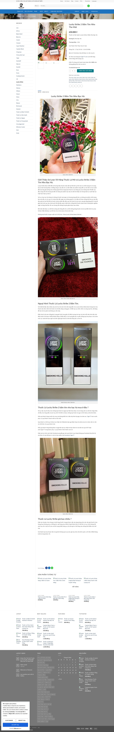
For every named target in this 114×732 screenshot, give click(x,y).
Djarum (18, 64)
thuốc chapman (41, 699)
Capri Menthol (20, 46)
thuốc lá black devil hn (42, 711)
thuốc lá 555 (40, 701)
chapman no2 (51, 679)
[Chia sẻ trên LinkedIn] (81, 86)
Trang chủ (20, 16)
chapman (40, 672)
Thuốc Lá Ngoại (20, 118)
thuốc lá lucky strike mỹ (76, 82)
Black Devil (19, 34)
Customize (9, 720)
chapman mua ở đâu (42, 679)
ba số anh (48, 657)
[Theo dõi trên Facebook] (46, 568)
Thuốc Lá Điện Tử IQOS (22, 112)
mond (44, 689)
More (17, 97)
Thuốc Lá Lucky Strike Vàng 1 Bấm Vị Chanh (44, 597)
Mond (18, 94)
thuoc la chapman (51, 694)
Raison (18, 103)
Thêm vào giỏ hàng (85, 70)
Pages (35, 11)
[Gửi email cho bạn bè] (76, 86)
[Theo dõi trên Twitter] (49, 568)
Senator (18, 109)
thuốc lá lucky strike (83, 79)
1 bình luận (23, 666)
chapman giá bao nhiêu (42, 677)
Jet (17, 79)
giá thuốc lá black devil (49, 687)
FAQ (81, 1)
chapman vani (41, 684)
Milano (18, 91)
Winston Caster (20, 127)
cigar (46, 684)
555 (17, 28)
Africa (18, 31)
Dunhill (18, 67)
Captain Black (20, 49)
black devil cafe (41, 662)
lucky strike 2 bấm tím (74, 79)
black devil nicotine (42, 667)
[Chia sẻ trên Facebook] (70, 86)
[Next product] (93, 16)
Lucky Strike (31, 16)
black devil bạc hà (47, 660)
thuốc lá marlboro (48, 716)
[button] (87, 1)
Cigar (17, 58)
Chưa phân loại (20, 55)
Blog (72, 1)
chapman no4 (48, 682)
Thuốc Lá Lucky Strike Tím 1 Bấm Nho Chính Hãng (60, 597)
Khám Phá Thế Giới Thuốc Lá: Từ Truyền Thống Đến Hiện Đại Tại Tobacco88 (27, 660)
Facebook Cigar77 (69, 435)
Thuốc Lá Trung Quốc (22, 121)
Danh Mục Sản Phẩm (56, 11)
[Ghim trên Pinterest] (78, 86)
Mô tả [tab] (39, 92)
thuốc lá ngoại (51, 718)
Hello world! (23, 664)
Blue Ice (18, 37)
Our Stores (67, 1)
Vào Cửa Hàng (29, 11)
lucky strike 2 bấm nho (90, 77)
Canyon (18, 43)
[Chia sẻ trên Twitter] (73, 86)
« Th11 (60, 679)
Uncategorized (20, 124)
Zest (17, 130)
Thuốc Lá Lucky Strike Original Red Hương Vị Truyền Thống (74, 598)
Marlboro (18, 85)
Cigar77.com (84, 56)
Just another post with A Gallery (27, 675)
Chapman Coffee (41, 674)
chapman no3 (41, 682)
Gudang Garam (20, 76)
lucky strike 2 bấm (81, 77)
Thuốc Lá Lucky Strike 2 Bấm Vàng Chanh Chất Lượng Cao (89, 598)
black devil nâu (50, 667)
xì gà (47, 721)
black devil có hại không (43, 665)
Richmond (19, 106)
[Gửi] (82, 6)
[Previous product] (96, 16)
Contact (76, 1)
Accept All (15, 724)
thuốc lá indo (40, 716)
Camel (18, 40)
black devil (40, 660)
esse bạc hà (40, 687)
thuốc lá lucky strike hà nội (81, 80)
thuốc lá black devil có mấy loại (44, 704)
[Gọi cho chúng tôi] (88, 6)
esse (50, 684)
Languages (94, 1)
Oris (17, 100)
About (61, 1)
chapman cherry (46, 672)
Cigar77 (89, 416)
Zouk (17, 133)
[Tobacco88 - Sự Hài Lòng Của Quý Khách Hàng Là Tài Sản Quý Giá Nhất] (24, 5)
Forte (17, 73)
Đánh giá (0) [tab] (45, 92)
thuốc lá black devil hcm (43, 709)
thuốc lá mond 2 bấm (42, 718)
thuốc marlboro (41, 721)
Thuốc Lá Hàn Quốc (21, 115)
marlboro (40, 689)
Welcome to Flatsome (26, 670)
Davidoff (18, 61)
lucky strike (73, 77)
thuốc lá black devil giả (42, 706)
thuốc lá (47, 699)
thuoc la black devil (42, 694)
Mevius (18, 88)
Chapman (18, 52)
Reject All (22, 720)
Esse (17, 70)
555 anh (43, 657)
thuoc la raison (41, 696)
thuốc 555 (47, 696)
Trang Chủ (20, 11)
